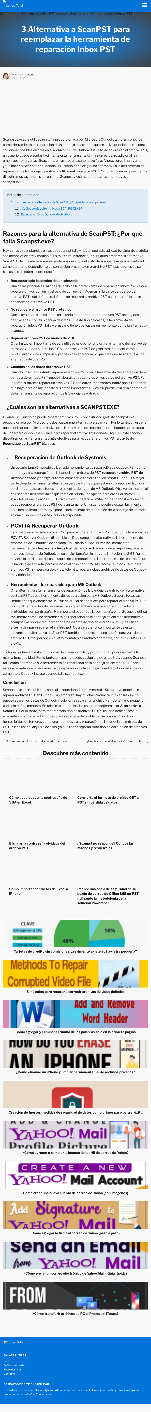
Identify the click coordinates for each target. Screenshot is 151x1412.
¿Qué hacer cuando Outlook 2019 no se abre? (116, 741)
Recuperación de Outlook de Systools (46, 214)
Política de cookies (15, 1365)
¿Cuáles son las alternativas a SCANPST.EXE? (51, 208)
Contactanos (43, 1394)
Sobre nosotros (13, 1369)
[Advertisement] (75, 107)
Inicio (7, 1361)
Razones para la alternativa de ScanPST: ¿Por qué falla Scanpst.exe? (60, 202)
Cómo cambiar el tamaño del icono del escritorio (37, 741)
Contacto (9, 1373)
